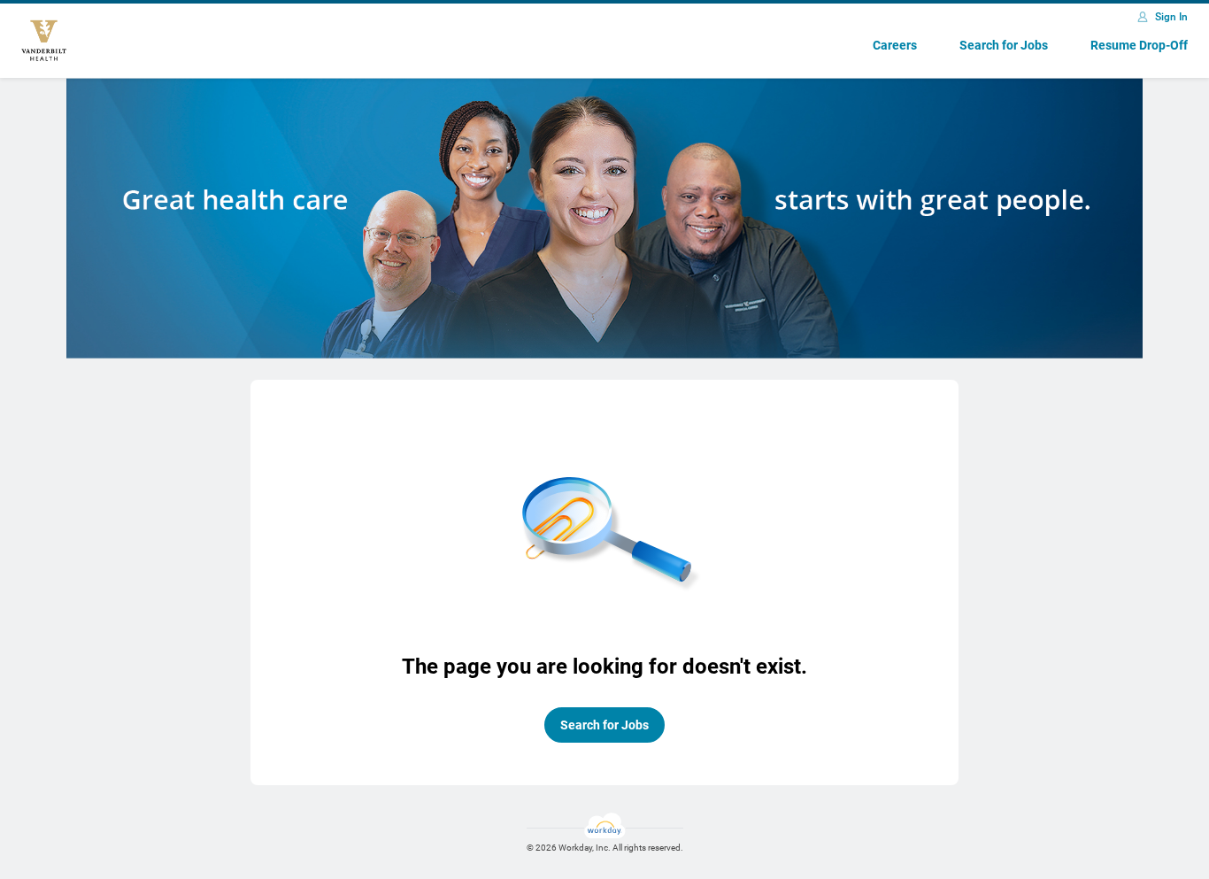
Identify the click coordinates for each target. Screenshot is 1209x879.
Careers (895, 45)
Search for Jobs (1003, 45)
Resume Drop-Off (1139, 45)
